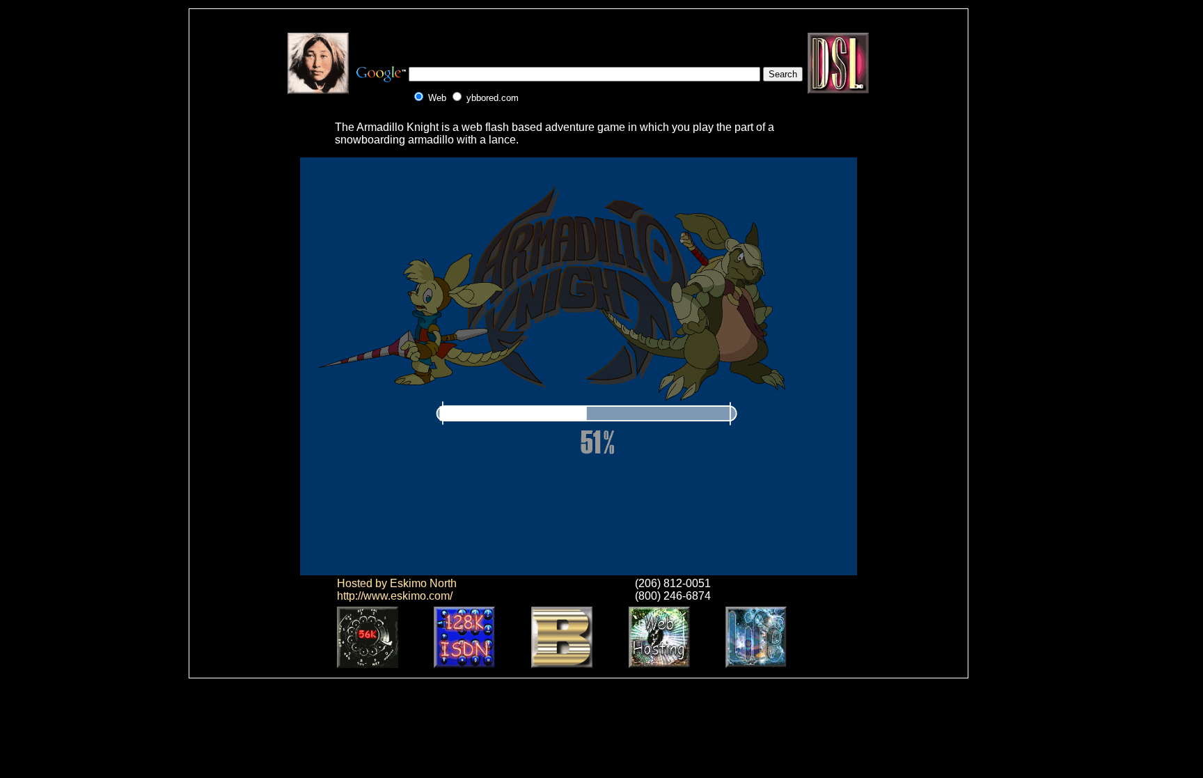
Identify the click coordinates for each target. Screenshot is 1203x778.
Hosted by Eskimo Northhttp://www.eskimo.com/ (397, 589)
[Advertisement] (578, 40)
